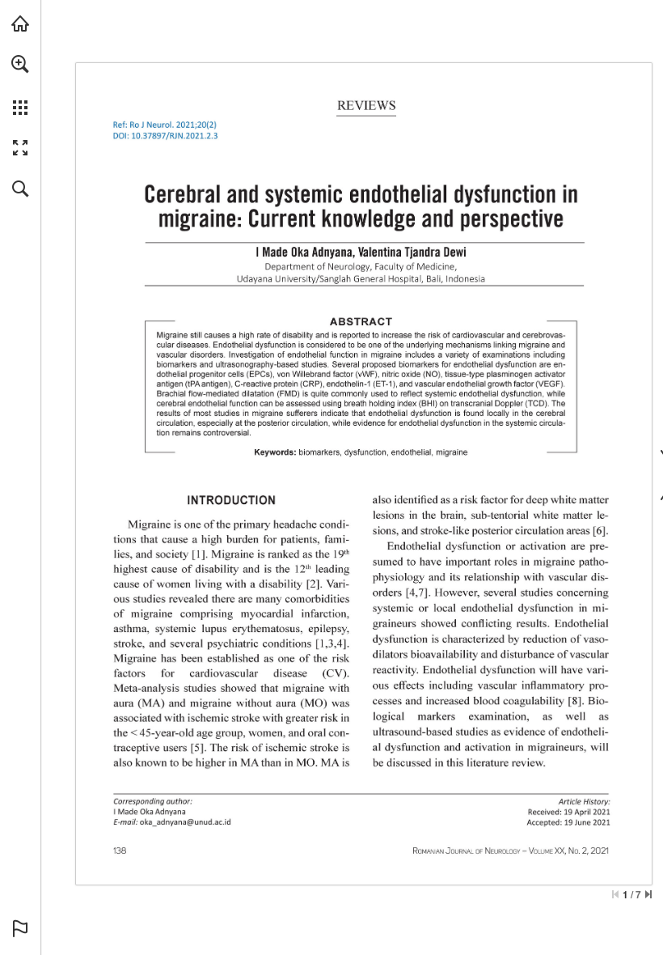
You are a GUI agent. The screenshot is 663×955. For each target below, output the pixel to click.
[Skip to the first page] (615, 894)
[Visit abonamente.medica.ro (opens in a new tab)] (20, 23)
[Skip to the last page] (648, 894)
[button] (20, 64)
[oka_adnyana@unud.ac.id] (185, 821)
